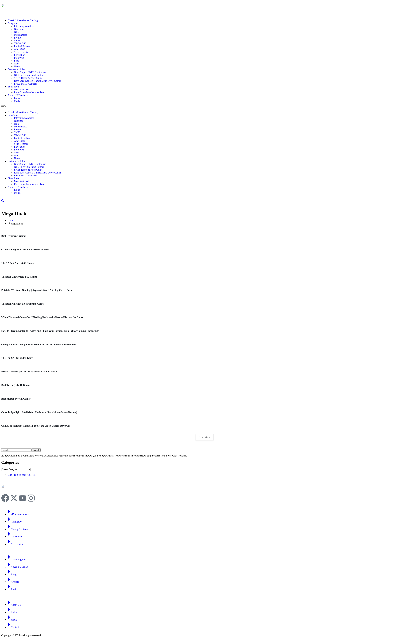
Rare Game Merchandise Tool (29, 92)
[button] (204, 106)
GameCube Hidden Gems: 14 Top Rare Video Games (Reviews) (35, 425)
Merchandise (20, 34)
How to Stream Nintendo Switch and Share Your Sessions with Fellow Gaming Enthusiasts (50, 331)
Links (17, 98)
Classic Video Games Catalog (23, 20)
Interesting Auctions (24, 26)
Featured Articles (16, 69)
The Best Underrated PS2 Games (19, 276)
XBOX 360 (20, 43)
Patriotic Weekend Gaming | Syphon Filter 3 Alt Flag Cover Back (36, 290)
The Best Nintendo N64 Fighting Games (22, 303)
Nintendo (18, 29)
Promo (17, 37)
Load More (205, 437)
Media (17, 101)
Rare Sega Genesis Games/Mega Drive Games (37, 80)
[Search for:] (16, 449)
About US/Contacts (17, 95)
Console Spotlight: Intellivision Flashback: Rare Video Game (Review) (39, 412)
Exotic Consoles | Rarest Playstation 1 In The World (29, 371)
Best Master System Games (16, 398)
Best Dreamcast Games (13, 236)
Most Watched (21, 89)
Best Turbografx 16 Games (15, 385)
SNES (17, 40)
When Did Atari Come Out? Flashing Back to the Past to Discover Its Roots (42, 317)
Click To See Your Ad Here (21, 474)
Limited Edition (22, 46)
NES (16, 32)
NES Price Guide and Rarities (29, 75)
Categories (13, 23)
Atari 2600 (19, 49)
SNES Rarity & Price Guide (28, 78)
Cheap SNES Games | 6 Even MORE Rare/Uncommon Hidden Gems (38, 344)
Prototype (19, 57)
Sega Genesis (21, 52)
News (17, 66)
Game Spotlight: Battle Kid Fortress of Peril (25, 249)
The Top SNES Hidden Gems (17, 358)
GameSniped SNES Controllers (30, 72)
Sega (16, 60)
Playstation (19, 55)
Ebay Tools (13, 86)
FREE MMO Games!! (25, 83)
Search (36, 450)
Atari (16, 63)
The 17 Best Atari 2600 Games (17, 263)
